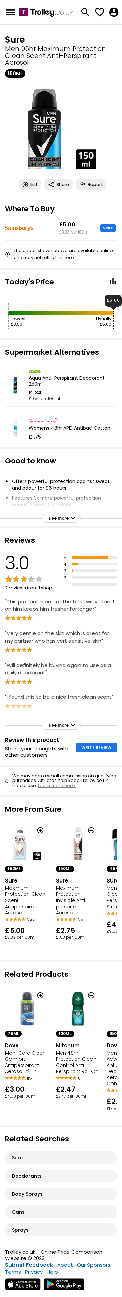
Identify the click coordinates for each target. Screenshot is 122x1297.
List (34, 184)
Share (62, 184)
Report (95, 184)
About (65, 1265)
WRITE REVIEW (96, 747)
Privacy (34, 1271)
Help (52, 1271)
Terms (13, 1271)
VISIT (108, 228)
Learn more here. (57, 785)
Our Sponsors (93, 1265)
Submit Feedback (29, 1265)
